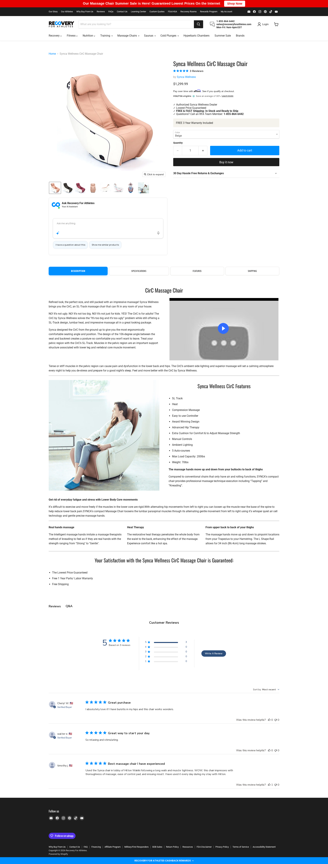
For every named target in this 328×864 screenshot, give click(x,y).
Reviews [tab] (55, 606)
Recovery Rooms (188, 11)
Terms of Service (241, 847)
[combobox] (136, 24)
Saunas (149, 35)
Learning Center (138, 11)
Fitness (71, 35)
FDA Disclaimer (204, 847)
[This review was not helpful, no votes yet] (275, 720)
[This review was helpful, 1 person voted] (269, 785)
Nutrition (88, 35)
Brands (240, 35)
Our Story (53, 11)
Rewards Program (208, 11)
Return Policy (172, 847)
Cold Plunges (168, 35)
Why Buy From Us (84, 11)
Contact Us (122, 11)
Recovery (54, 35)
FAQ (86, 847)
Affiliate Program (113, 847)
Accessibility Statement (264, 847)
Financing (96, 847)
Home (52, 53)
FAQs (110, 11)
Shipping (252, 271)
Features (197, 271)
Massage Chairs (127, 35)
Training (105, 35)
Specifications (138, 271)
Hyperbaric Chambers (196, 35)
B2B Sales (157, 847)
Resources (187, 847)
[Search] (198, 24)
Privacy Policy (222, 847)
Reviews (101, 11)
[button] (164, 860)
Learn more (227, 96)
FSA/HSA (172, 11)
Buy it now (226, 162)
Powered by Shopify (58, 854)
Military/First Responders (136, 847)
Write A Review (213, 653)
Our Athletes (67, 11)
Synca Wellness (186, 77)
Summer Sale (223, 35)
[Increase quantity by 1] (203, 150)
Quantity (178, 142)
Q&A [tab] (69, 606)
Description (78, 271)
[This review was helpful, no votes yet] (269, 720)
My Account (226, 11)
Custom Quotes (157, 11)
